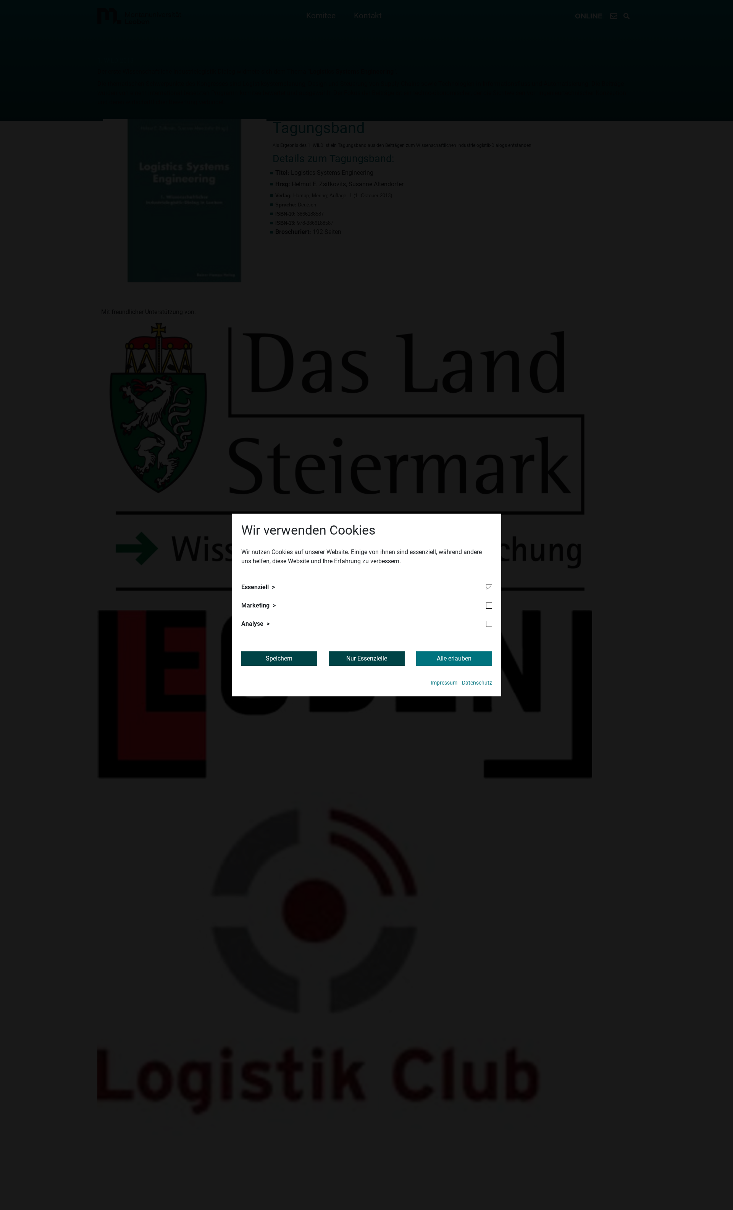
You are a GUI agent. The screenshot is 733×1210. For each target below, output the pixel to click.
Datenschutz (477, 683)
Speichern (279, 658)
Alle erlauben (454, 658)
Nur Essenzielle (366, 658)
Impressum (444, 683)
